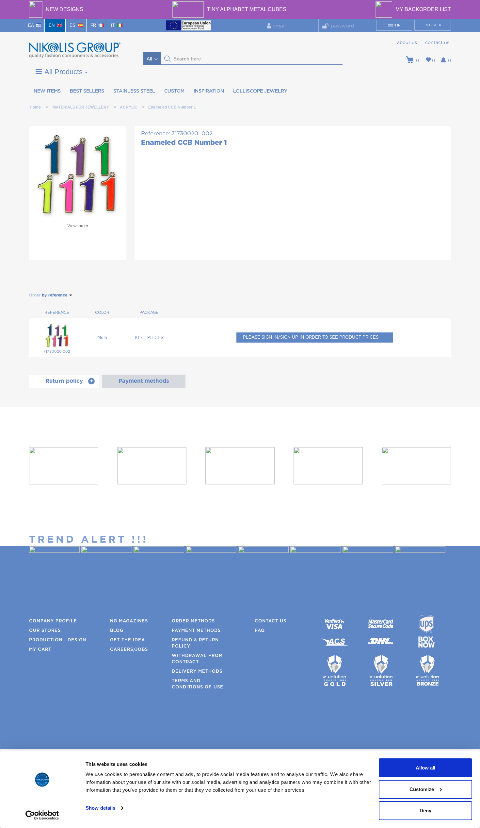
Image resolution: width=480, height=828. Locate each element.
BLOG (116, 631)
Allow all (425, 767)
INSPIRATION (209, 91)
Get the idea (127, 640)
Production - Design (57, 640)
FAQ (260, 631)
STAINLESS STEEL (134, 91)
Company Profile (53, 621)
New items (47, 91)
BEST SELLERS (87, 91)
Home (35, 107)
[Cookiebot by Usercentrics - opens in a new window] (42, 815)
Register (432, 25)
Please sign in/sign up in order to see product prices (310, 337)
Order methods (193, 621)
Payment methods (196, 631)
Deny (425, 810)
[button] (167, 59)
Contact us (437, 43)
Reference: (155, 133)
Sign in (394, 25)
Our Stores (45, 631)
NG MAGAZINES (129, 621)
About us (407, 43)
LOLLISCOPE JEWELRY (260, 91)
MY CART (40, 650)
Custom (174, 91)
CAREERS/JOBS (129, 650)
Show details (100, 808)
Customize (421, 789)
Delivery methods (197, 671)
